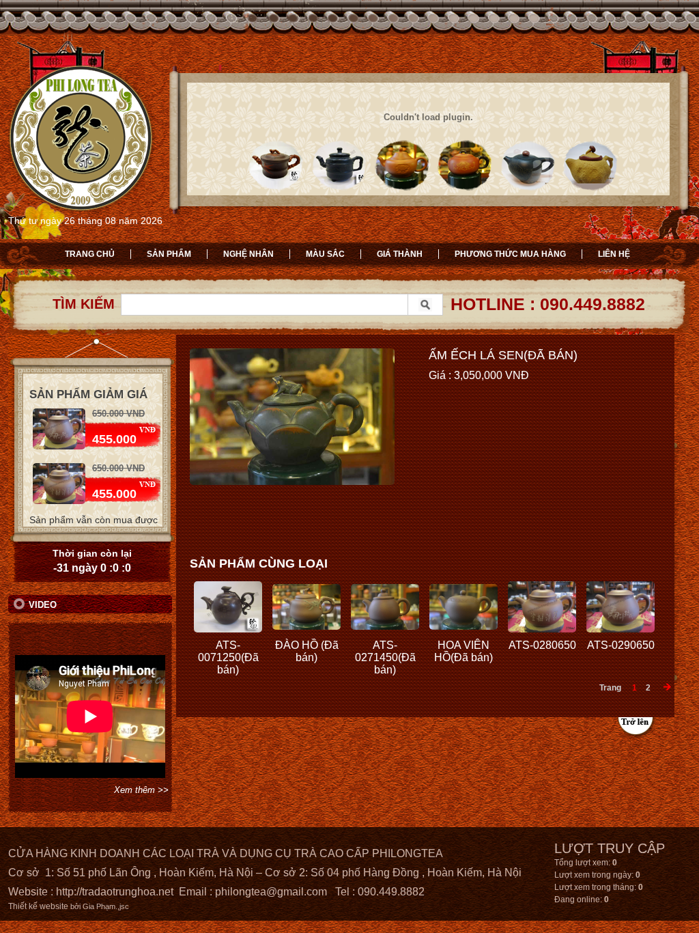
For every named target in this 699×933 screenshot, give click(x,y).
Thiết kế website (38, 906)
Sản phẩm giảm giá (88, 394)
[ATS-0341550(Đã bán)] (59, 501)
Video (43, 605)
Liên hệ (614, 254)
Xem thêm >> (141, 790)
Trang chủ (90, 254)
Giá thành (400, 254)
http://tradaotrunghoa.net (114, 891)
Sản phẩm (169, 254)
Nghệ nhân (248, 254)
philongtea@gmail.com (271, 891)
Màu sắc (325, 254)
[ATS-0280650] (59, 446)
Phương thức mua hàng (510, 254)
